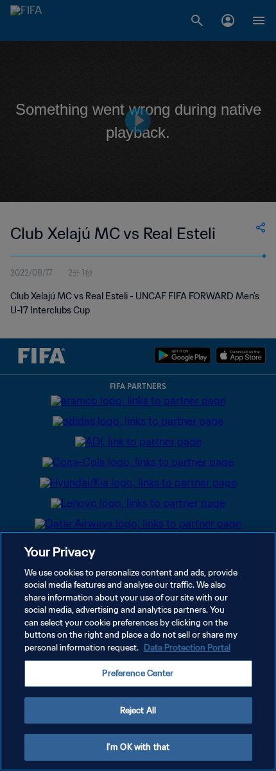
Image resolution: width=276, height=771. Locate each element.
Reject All (138, 710)
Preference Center (137, 673)
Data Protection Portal (187, 647)
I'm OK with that (138, 747)
